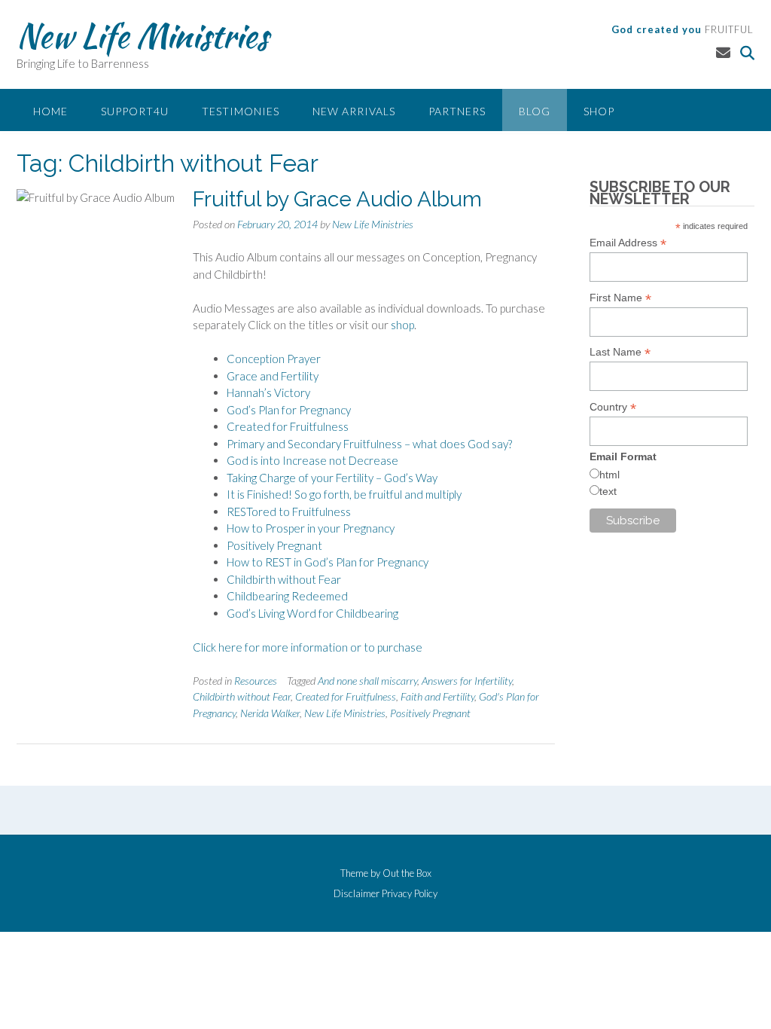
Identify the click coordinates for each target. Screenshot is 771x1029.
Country (613, 407)
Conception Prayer (274, 358)
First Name (620, 298)
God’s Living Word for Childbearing (312, 613)
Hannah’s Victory (268, 392)
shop (402, 324)
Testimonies (240, 111)
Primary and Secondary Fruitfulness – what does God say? (369, 443)
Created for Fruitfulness (288, 426)
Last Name (620, 352)
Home (50, 111)
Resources (255, 680)
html (609, 475)
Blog (534, 111)
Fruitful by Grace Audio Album (337, 199)
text (608, 491)
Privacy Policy (409, 894)
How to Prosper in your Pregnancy (311, 528)
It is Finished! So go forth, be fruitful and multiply (344, 494)
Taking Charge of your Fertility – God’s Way (332, 477)
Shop (599, 111)
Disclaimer (356, 894)
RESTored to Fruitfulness (289, 511)
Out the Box (406, 873)
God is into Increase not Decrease (312, 460)
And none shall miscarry (367, 680)
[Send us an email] (723, 52)
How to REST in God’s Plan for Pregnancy (327, 562)
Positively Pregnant (274, 545)
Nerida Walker (270, 713)
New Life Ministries (142, 35)
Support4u (135, 111)
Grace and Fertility (272, 376)
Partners (457, 111)
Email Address (628, 243)
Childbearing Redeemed (287, 596)
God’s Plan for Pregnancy (289, 410)
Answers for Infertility (467, 680)
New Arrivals (353, 111)
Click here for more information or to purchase (307, 647)
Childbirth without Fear (284, 579)
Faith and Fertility (437, 696)
